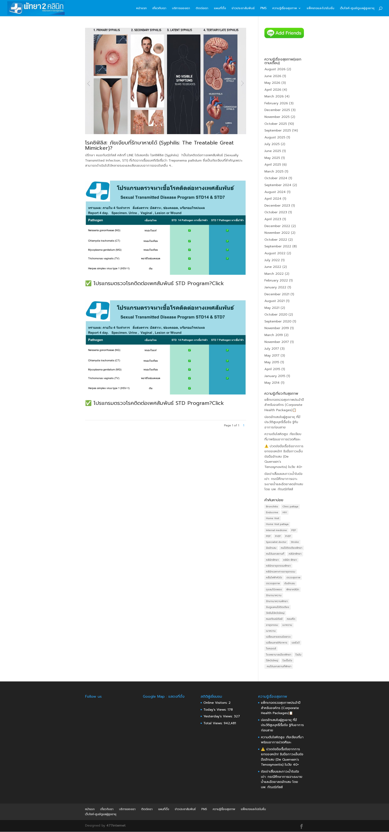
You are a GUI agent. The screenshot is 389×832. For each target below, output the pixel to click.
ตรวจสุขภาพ (293, 577)
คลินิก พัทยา (290, 560)
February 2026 (276, 103)
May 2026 (272, 82)
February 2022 (276, 280)
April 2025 (272, 164)
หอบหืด (291, 619)
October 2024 (275, 178)
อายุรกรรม (272, 625)
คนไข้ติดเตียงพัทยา (291, 548)
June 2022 (272, 266)
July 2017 (271, 348)
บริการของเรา (181, 8)
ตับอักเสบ (289, 583)
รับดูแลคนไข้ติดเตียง (277, 607)
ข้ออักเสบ (271, 548)
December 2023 (277, 205)
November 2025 (277, 116)
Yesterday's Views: (218, 716)
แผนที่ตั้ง (220, 8)
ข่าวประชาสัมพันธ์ (243, 8)
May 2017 (271, 355)
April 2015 (272, 369)
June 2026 (272, 76)
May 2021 (271, 307)
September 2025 (277, 130)
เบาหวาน (287, 625)
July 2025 (272, 144)
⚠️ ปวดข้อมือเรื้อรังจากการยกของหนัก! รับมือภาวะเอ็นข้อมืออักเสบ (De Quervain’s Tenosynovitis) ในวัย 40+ (283, 456)
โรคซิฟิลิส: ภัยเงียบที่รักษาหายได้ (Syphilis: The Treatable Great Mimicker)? (159, 145)
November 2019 (276, 328)
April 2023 (272, 219)
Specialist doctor (276, 542)
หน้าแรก (141, 8)
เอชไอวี (296, 642)
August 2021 (274, 301)
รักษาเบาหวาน (273, 595)
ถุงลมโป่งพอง (274, 589)
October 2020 (275, 314)
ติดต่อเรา (202, 8)
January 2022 (275, 287)
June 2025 (272, 151)
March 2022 (274, 273)
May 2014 (272, 382)
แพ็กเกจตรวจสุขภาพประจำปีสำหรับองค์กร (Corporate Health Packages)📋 (284, 405)
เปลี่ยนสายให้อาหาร (276, 642)
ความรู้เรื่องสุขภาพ (284, 8)
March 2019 (273, 335)
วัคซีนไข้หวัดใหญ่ (275, 613)
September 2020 (277, 321)
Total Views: (213, 723)
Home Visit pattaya (277, 524)
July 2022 (272, 260)
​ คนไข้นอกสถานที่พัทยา (278, 666)
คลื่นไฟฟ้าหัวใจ (274, 577)
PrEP (278, 536)
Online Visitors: (216, 702)
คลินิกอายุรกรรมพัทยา (278, 566)
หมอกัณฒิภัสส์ (274, 619)
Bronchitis (272, 506)
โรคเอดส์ (271, 648)
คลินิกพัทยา (295, 554)
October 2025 (275, 123)
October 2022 (275, 239)
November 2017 (276, 341)
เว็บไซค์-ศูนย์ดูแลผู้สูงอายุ (357, 8)
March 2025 (273, 171)
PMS (263, 8)
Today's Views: (215, 709)
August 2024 (275, 192)
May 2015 (271, 362)
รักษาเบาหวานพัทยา (277, 601)
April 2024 (272, 198)
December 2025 (277, 110)
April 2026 (272, 89)
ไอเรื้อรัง (287, 660)
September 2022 (277, 246)
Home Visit (272, 518)
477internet (116, 825)
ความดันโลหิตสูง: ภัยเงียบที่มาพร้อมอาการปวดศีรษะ (282, 437)
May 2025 (272, 157)
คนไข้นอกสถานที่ (275, 554)
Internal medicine (276, 530)
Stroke (295, 542)
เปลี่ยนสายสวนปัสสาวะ (278, 637)
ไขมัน (298, 654)
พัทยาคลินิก (292, 589)
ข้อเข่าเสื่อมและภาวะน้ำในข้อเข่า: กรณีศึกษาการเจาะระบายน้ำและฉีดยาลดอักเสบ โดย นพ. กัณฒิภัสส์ (283, 481)
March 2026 (274, 96)
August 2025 (274, 137)
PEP (293, 530)
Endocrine (272, 512)
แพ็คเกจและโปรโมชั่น (320, 8)
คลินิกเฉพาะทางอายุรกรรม (280, 571)
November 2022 (277, 232)
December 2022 (277, 226)
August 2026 (274, 69)
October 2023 (275, 212)
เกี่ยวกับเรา (159, 8)
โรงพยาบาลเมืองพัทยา (278, 654)
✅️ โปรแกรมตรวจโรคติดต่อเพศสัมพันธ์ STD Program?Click (154, 283)
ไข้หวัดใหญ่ (272, 660)
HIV (285, 512)
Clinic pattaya (290, 506)
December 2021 (276, 294)
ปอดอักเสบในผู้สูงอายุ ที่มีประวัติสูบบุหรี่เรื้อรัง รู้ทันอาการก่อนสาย (282, 422)
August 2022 (274, 253)
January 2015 (274, 376)
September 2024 (277, 185)
